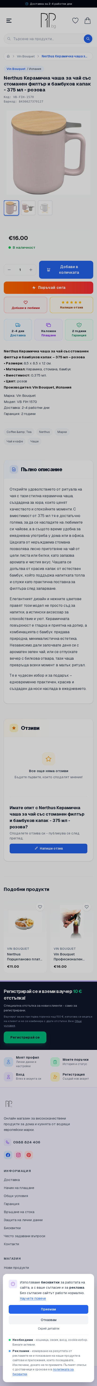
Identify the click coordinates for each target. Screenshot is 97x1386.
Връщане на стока (19, 1212)
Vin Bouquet (24, 69)
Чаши (34, 441)
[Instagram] (18, 1155)
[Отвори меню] (9, 20)
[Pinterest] (28, 1155)
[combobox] (48, 39)
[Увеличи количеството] (31, 269)
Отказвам (49, 1320)
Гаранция (11, 1204)
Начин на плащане (19, 1187)
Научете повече (33, 1298)
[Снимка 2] (28, 207)
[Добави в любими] (40, 907)
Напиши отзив (51, 848)
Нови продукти (16, 1267)
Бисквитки (12, 1228)
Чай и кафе (15, 441)
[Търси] (88, 38)
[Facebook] (8, 1155)
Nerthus (44, 432)
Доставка (12, 1179)
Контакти (11, 1244)
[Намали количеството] (9, 269)
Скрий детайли (48, 1328)
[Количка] (87, 20)
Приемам (48, 1309)
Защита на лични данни (23, 1220)
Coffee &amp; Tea (19, 432)
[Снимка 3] (45, 207)
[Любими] (75, 20)
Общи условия (16, 1196)
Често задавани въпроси (24, 1236)
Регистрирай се (25, 1037)
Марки (62, 432)
